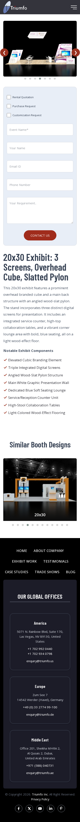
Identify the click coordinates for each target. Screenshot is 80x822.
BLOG (70, 572)
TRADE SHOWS (47, 572)
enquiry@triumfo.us (40, 661)
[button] (25, 79)
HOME (21, 550)
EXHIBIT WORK (24, 561)
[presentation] (4, 52)
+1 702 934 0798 (40, 654)
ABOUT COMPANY (49, 550)
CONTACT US (40, 235)
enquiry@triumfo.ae (40, 773)
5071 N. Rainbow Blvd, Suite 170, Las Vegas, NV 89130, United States (40, 636)
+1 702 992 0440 (40, 649)
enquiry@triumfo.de (40, 714)
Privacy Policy (40, 799)
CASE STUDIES (16, 572)
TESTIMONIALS (55, 561)
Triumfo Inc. (40, 794)
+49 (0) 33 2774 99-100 (40, 707)
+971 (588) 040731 (40, 765)
